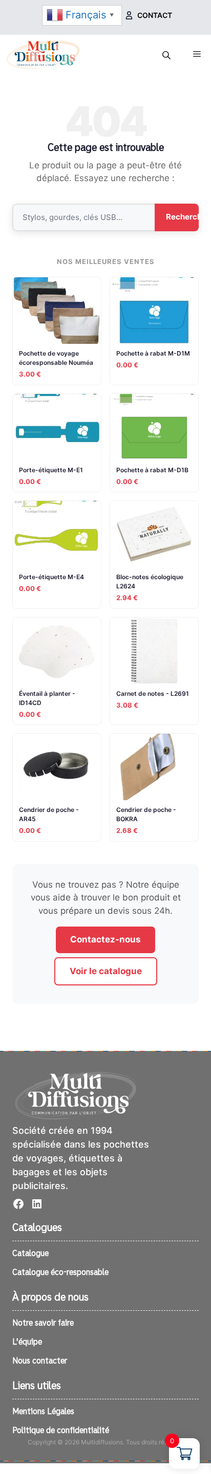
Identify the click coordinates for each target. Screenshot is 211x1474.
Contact (154, 15)
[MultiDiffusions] (43, 54)
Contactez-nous (105, 939)
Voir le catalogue (106, 971)
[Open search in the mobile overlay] (167, 55)
